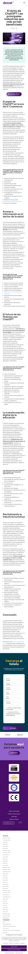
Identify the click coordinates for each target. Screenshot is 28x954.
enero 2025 (5, 848)
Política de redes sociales (14, 813)
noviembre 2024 (6, 852)
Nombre (8, 678)
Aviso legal (14, 816)
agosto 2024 (5, 856)
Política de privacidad (14, 811)
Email (7, 696)
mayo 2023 (5, 880)
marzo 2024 (5, 865)
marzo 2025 (5, 846)
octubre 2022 (6, 894)
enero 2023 (5, 888)
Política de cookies (19, 952)
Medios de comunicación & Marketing (11, 930)
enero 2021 (5, 911)
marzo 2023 (5, 884)
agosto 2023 (5, 873)
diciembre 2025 (6, 838)
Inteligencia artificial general (9, 926)
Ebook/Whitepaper (7, 924)
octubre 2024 (6, 854)
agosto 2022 (5, 899)
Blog (4, 922)
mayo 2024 (5, 861)
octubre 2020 (6, 918)
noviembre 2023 (6, 869)
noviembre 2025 (6, 840)
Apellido (8, 683)
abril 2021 (5, 905)
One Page (5, 932)
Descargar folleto (14, 94)
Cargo (7, 692)
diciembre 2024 (6, 850)
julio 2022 (5, 901)
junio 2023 (5, 878)
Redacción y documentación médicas (13, 293)
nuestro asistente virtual (13, 642)
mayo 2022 (5, 903)
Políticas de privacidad (9, 952)
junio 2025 (5, 842)
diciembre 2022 (6, 890)
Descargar (13, 728)
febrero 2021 (6, 909)
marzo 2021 (5, 907)
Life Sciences (6, 928)
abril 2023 (5, 882)
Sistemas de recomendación (13, 201)
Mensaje (8, 701)
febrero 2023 (6, 886)
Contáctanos (14, 752)
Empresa (8, 687)
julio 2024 (5, 859)
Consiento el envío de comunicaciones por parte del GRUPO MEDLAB (13, 713)
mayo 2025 (5, 844)
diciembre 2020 (6, 913)
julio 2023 (5, 875)
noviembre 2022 (6, 892)
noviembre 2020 (6, 916)
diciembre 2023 (6, 867)
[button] (14, 946)
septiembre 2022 (6, 897)
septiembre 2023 (6, 871)
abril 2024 (5, 863)
